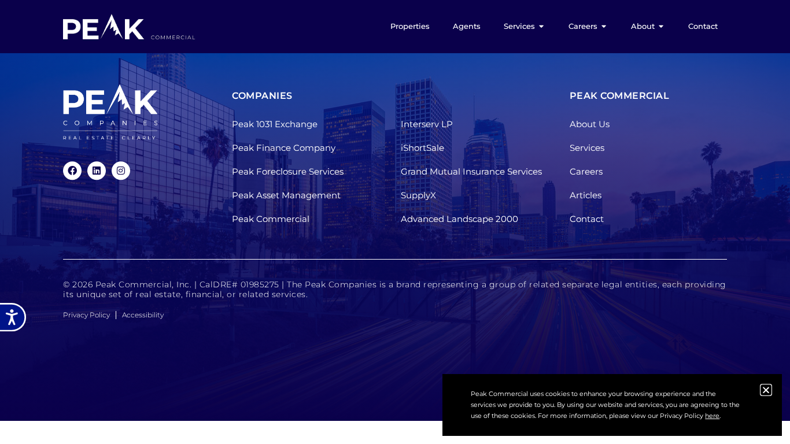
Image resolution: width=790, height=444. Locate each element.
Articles (585, 195)
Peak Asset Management (286, 195)
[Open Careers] (604, 26)
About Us (590, 124)
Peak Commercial (270, 219)
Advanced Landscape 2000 (459, 219)
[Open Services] (541, 26)
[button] (766, 390)
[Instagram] (121, 170)
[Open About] (661, 26)
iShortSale (422, 148)
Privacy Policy (86, 314)
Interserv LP (427, 124)
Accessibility (143, 314)
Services (587, 148)
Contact (587, 219)
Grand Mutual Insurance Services (471, 171)
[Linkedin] (96, 170)
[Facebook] (72, 170)
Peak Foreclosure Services (288, 171)
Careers (586, 171)
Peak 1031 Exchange (275, 124)
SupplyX (418, 195)
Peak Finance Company (283, 148)
